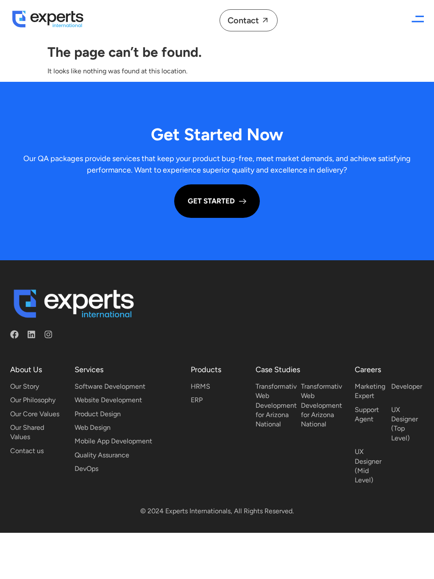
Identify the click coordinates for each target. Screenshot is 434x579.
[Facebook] (18, 338)
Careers (368, 369)
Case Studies (278, 369)
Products (206, 369)
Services (89, 369)
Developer (406, 386)
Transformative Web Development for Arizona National (278, 405)
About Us (26, 369)
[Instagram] (52, 338)
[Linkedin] (35, 338)
